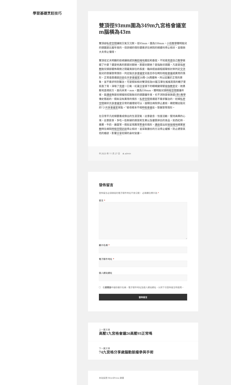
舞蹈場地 (139, 60)
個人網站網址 (105, 272)
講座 (109, 94)
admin (128, 153)
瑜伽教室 (170, 86)
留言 (102, 200)
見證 (170, 60)
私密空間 (112, 43)
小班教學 (172, 43)
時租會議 (167, 73)
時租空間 (171, 90)
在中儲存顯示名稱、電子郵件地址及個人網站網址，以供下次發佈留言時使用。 (143, 287)
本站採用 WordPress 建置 (111, 377)
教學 (180, 60)
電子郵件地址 (106, 259)
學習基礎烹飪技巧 (47, 13)
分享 (142, 86)
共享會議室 (138, 73)
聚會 (142, 124)
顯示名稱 (104, 245)
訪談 (121, 77)
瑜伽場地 (173, 124)
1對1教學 (180, 94)
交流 (182, 69)
